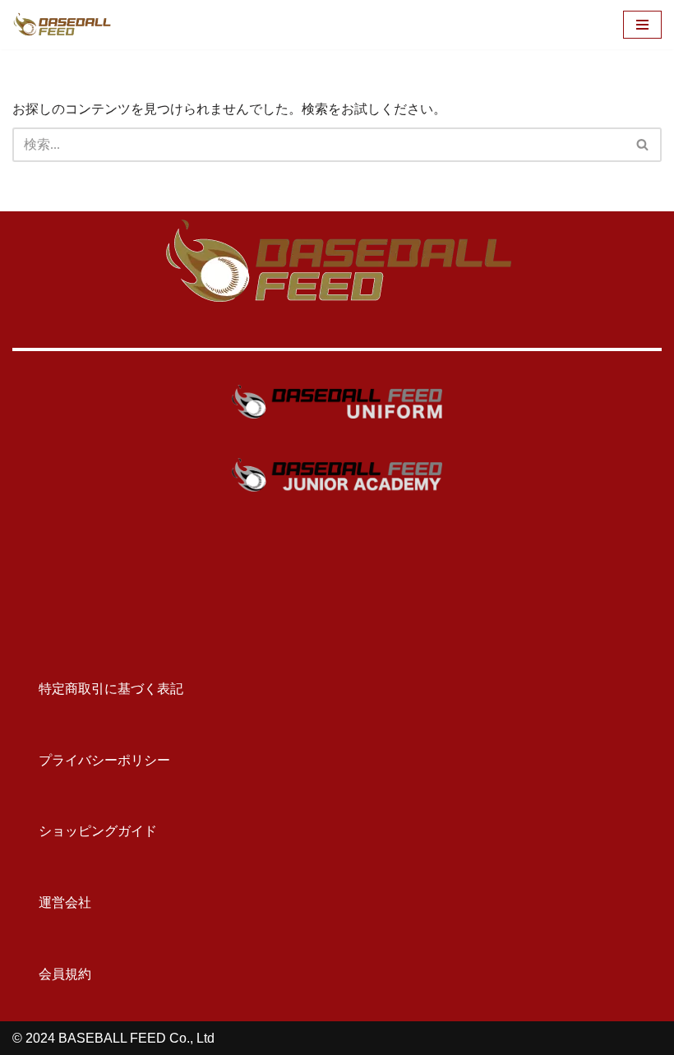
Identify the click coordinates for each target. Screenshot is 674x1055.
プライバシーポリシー (91, 760)
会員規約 (51, 974)
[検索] (643, 144)
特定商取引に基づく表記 (97, 689)
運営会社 (51, 902)
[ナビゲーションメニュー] (642, 25)
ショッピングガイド (84, 831)
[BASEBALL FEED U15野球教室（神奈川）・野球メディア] (61, 25)
